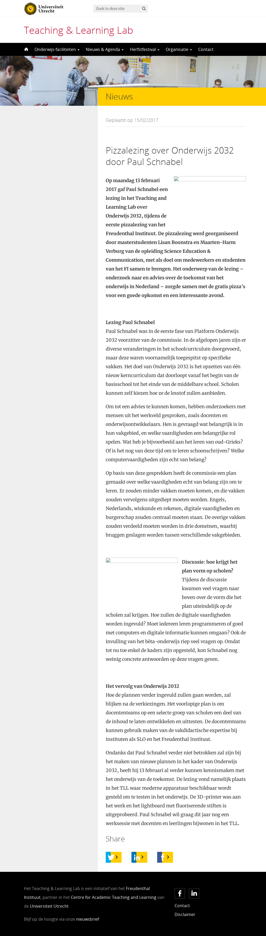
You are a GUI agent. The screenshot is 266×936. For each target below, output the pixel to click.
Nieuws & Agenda (103, 49)
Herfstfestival (143, 49)
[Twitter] (111, 857)
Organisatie (177, 49)
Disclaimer (185, 914)
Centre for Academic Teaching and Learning (113, 897)
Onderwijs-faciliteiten (56, 49)
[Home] (25, 49)
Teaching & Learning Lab (78, 30)
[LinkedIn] (136, 857)
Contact (206, 49)
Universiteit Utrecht (49, 906)
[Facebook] (162, 857)
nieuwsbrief (87, 919)
